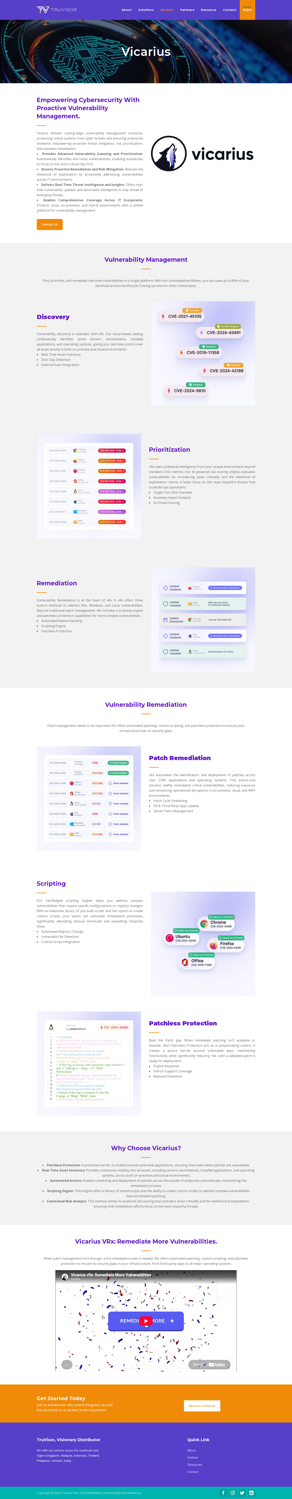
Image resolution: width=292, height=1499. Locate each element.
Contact (192, 1472)
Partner (192, 1457)
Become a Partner (202, 1406)
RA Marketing (131, 1492)
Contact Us (50, 224)
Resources (194, 1465)
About (191, 1450)
